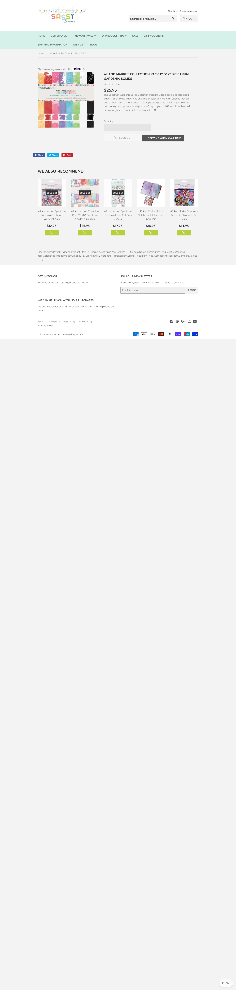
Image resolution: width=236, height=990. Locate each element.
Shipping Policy (45, 325)
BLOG (93, 44)
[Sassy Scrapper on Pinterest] (177, 321)
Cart (191, 18)
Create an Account (188, 11)
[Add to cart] (52, 232)
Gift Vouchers (154, 35)
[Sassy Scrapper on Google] (183, 321)
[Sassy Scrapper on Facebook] (171, 321)
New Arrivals (84, 35)
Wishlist (79, 44)
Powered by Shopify (73, 334)
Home (41, 35)
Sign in (171, 11)
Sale (135, 35)
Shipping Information (52, 44)
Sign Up (192, 290)
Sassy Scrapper (52, 334)
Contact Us (54, 321)
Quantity (108, 121)
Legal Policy (69, 321)
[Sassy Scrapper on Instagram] (189, 321)
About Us (42, 321)
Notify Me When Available (163, 138)
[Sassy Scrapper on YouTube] (195, 321)
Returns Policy (85, 321)
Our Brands (59, 35)
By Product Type (113, 35)
